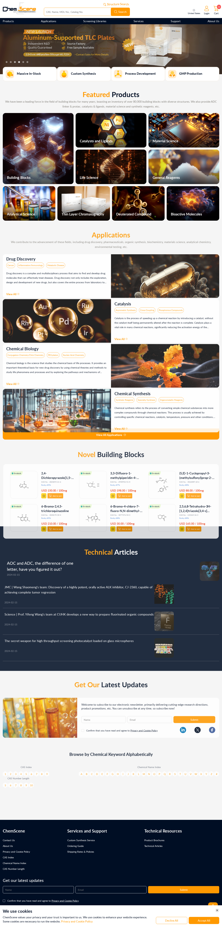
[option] (111, 49)
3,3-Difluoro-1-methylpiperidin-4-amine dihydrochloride (126, 475)
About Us (213, 21)
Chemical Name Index (14, 863)
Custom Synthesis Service (81, 840)
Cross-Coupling (147, 308)
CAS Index (8, 857)
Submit (194, 718)
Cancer (10, 263)
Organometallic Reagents (171, 398)
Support (176, 21)
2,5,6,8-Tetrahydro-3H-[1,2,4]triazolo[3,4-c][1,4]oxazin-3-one (196, 508)
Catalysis (122, 302)
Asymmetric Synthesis (126, 308)
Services (139, 21)
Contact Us (9, 840)
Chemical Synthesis (132, 392)
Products (8, 21)
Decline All (171, 920)
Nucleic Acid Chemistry (73, 353)
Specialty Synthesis (146, 398)
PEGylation (53, 353)
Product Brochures (154, 840)
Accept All (204, 920)
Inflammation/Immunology (30, 263)
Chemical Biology (22, 347)
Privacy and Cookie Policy (144, 728)
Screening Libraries (94, 21)
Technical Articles (153, 846)
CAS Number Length (14, 868)
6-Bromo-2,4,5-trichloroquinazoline (55, 506)
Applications (48, 21)
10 (31, 783)
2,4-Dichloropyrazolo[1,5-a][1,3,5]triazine (57, 475)
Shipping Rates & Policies (80, 851)
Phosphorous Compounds (171, 308)
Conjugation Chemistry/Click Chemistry (25, 353)
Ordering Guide (75, 846)
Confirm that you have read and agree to (122, 728)
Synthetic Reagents (124, 398)
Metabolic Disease (55, 263)
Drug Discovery (21, 257)
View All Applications (109, 435)
